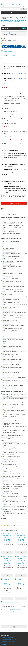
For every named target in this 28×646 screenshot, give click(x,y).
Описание (5, 55)
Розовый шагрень (19, 286)
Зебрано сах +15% (19, 476)
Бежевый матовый (19, 276)
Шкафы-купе (10, 33)
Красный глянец (17, 367)
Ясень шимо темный (21, 304)
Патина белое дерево (13, 245)
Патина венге (15, 330)
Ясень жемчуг (15, 278)
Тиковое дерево (17, 317)
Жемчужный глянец (20, 351)
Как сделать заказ (6, 643)
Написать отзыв (19, 526)
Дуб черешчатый (17, 302)
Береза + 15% (14, 461)
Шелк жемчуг (15, 299)
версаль (10, 602)
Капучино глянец (18, 375)
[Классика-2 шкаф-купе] (14, 51)
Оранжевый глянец (20, 377)
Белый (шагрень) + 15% (14, 444)
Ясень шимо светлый (12, 267)
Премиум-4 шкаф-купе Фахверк (21, 562)
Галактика (12, 248)
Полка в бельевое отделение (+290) (14, 415)
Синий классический (21, 297)
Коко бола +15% (17, 473)
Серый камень (16, 456)
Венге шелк (13, 320)
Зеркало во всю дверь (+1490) (14, 395)
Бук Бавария (14, 493)
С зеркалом (20, 33)
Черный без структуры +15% (14, 510)
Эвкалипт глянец (18, 369)
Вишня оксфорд (17, 488)
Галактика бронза (18, 289)
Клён (9, 471)
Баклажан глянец (18, 380)
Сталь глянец (15, 364)
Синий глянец (16, 362)
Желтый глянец (17, 346)
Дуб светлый (14, 479)
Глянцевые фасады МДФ (8, 334)
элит (8, 604)
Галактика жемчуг (18, 281)
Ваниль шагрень (17, 264)
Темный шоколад (18, 385)
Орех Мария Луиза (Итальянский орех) (13, 486)
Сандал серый (15, 307)
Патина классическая (21, 253)
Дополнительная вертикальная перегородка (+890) (14, 427)
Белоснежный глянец (13, 340)
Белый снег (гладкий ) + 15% (14, 449)
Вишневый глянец (19, 337)
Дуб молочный (16, 464)
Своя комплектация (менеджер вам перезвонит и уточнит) (12, 234)
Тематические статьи (7, 637)
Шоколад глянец (17, 382)
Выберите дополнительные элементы (12, 391)
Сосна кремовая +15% (14, 514)
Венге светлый (16, 504)
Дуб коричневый (18, 315)
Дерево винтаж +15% (21, 499)
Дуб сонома (13, 491)
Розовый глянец (17, 359)
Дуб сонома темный (20, 312)
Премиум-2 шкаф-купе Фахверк (21, 539)
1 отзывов (11, 526)
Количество (4, 518)
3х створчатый (17, 602)
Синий (10, 294)
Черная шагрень (17, 328)
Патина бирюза (17, 241)
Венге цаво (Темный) (21, 506)
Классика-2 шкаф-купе (14, 612)
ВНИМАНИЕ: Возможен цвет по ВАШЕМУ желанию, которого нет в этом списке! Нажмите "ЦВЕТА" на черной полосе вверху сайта (13, 438)
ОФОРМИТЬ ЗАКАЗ (14, 203)
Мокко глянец (15, 372)
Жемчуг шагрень (17, 273)
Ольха (10, 481)
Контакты (3, 644)
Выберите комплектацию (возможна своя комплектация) (13, 218)
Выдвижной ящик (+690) (15, 411)
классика (5, 602)
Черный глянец (17, 388)
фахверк (12, 604)
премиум (3, 604)
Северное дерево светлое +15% (14, 453)
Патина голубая (17, 310)
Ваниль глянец (16, 343)
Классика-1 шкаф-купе (7, 583)
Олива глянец (15, 356)
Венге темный (16, 323)
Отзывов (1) (13, 55)
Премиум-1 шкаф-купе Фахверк (7, 539)
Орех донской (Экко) (20, 501)
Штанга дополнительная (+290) (14, 431)
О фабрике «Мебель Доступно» (10, 639)
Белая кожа (13, 251)
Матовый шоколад (19, 325)
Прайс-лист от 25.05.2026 (8, 641)
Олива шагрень (17, 283)
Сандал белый (16, 256)
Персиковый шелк (19, 291)
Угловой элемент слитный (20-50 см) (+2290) (14, 402)
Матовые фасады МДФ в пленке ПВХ (11, 238)
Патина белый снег (20, 258)
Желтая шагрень (17, 270)
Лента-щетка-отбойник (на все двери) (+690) (14, 408)
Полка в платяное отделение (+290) (15, 419)
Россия (13, 199)
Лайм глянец (14, 354)
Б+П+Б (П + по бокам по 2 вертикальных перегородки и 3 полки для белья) (13, 226)
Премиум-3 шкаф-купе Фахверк (7, 562)
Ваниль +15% (15, 459)
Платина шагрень (18, 261)
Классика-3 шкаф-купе (21, 583)
